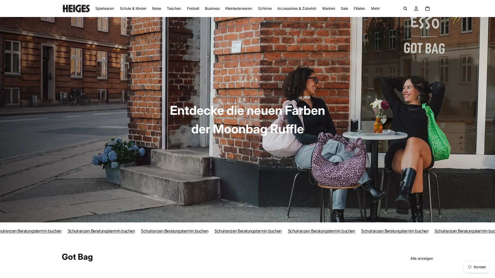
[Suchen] (405, 8)
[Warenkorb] (427, 8)
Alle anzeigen (421, 258)
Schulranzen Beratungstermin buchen (90, 230)
